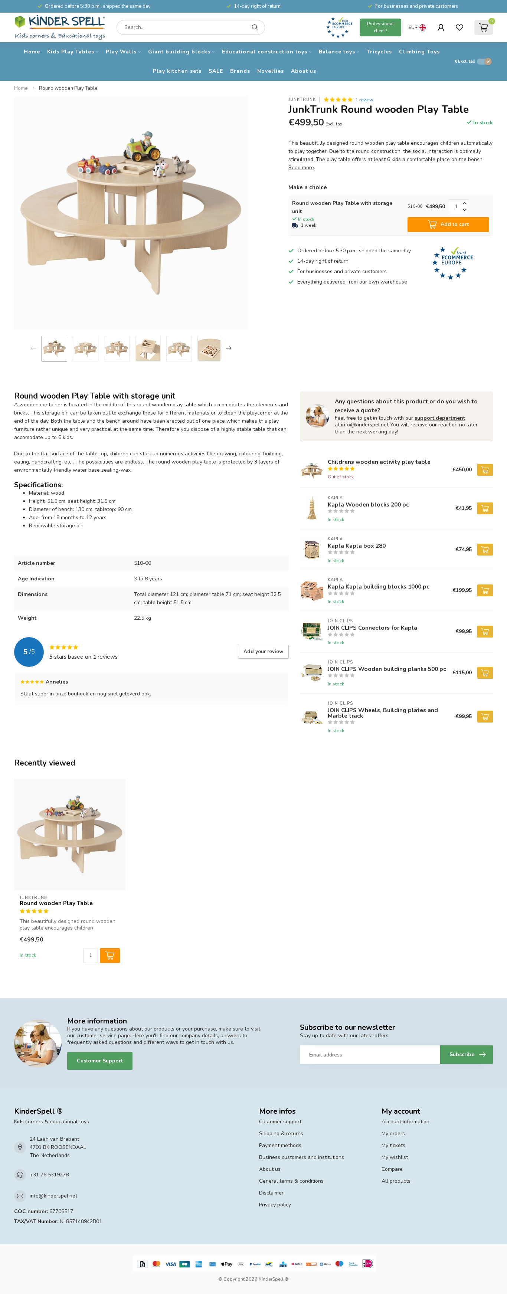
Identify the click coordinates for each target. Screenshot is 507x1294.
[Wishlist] (459, 27)
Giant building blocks (179, 51)
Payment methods (280, 1145)
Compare (392, 1169)
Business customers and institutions (301, 1157)
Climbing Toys (419, 51)
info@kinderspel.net (53, 1195)
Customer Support (100, 1060)
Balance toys (337, 51)
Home (32, 51)
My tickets (393, 1145)
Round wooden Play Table (68, 88)
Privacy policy (275, 1204)
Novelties (270, 71)
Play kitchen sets (177, 71)
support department (440, 418)
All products (396, 1181)
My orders (393, 1133)
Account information (405, 1121)
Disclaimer (271, 1192)
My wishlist (395, 1157)
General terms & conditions (291, 1181)
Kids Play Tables (70, 51)
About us (303, 71)
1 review (364, 99)
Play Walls (121, 51)
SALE (216, 71)
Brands (240, 71)
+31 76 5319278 (49, 1174)
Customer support (280, 1121)
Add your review (263, 651)
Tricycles (379, 51)
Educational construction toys (264, 51)
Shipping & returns (281, 1133)
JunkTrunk (302, 100)
